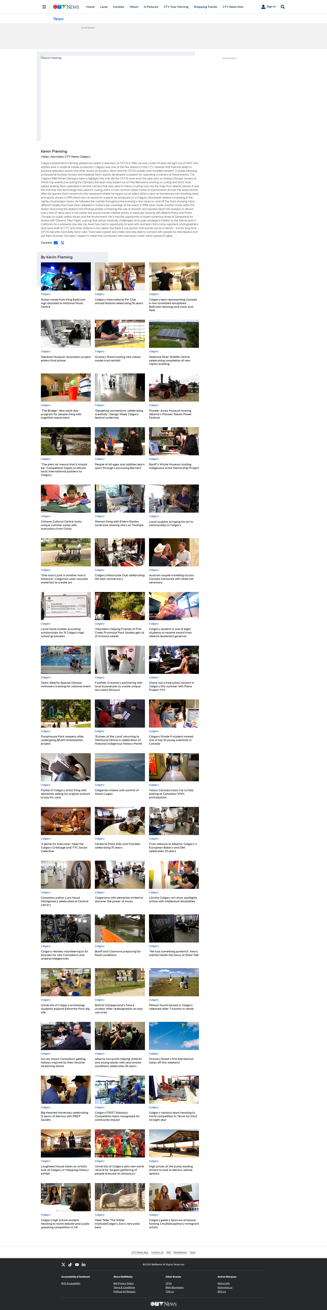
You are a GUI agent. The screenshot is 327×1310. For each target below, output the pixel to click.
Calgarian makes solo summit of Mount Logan (117, 792)
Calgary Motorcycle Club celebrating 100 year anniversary (120, 577)
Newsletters (180, 1252)
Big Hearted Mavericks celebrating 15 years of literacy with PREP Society (64, 1116)
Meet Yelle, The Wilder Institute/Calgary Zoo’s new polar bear (117, 1224)
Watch (134, 7)
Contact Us (157, 1252)
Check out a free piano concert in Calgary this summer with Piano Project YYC (171, 686)
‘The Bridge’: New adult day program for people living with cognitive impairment (61, 414)
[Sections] (44, 6)
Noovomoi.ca (225, 1287)
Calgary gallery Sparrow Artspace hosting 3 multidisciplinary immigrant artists (174, 1224)
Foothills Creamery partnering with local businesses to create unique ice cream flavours (118, 686)
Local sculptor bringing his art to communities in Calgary (171, 523)
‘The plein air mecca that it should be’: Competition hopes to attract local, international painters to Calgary (64, 470)
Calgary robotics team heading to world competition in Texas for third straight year (173, 1116)
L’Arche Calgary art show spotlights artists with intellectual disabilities (173, 899)
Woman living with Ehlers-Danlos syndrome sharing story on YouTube (119, 523)
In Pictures (151, 7)
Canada (118, 7)
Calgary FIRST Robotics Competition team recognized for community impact (117, 1116)
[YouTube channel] (77, 1264)
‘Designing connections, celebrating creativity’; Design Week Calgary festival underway (119, 414)
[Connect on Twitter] (62, 243)
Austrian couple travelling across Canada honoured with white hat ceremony (171, 579)
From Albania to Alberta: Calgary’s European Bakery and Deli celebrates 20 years (173, 847)
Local (103, 7)
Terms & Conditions (124, 1287)
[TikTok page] (70, 1264)
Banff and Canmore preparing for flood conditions (118, 953)
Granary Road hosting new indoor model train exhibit (118, 358)
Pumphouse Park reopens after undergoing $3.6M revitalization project (62, 740)
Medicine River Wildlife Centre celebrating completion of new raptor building (169, 360)
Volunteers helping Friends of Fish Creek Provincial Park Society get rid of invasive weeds (119, 632)
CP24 (169, 1283)
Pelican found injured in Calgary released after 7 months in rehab (171, 1007)
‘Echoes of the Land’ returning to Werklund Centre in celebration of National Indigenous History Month (118, 740)
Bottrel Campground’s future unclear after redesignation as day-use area (119, 1009)
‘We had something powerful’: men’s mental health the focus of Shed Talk (174, 953)
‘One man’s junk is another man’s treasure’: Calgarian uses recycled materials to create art (64, 579)
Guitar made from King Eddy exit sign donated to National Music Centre (63, 303)
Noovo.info (224, 1283)
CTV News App (139, 1252)
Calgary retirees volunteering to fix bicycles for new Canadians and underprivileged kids (64, 955)
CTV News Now (233, 7)
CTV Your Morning (176, 7)
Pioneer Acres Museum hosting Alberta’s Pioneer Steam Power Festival (170, 414)
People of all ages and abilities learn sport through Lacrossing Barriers (120, 466)
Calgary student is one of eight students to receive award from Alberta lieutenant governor (170, 632)
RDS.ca (222, 1291)
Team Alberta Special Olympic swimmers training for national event (66, 684)
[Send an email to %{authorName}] (56, 243)
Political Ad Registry (124, 1291)
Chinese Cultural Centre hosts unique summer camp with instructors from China (61, 525)
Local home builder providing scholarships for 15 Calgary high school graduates (62, 632)
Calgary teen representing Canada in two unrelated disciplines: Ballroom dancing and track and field (173, 305)
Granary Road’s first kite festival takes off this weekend (171, 1060)
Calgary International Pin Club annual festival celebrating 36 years (119, 301)
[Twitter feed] (63, 1264)
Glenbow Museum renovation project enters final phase (66, 358)
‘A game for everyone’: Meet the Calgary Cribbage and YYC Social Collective (64, 847)
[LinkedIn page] (84, 1264)
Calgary (45, 294)
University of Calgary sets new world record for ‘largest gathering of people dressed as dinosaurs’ (119, 1170)
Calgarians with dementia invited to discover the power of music (119, 899)
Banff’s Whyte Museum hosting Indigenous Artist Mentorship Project (174, 466)
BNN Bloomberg (175, 1287)
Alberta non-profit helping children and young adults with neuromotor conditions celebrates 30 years (118, 1062)
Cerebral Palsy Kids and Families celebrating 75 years (117, 845)
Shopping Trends (205, 7)
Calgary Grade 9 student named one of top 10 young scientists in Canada (171, 740)
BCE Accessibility (70, 1283)
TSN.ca (170, 1291)
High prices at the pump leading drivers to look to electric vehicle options (171, 1170)
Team (193, 1252)
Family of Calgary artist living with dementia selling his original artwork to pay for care (65, 794)
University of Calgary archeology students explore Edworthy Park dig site (65, 1009)
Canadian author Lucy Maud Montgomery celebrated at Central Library (64, 901)
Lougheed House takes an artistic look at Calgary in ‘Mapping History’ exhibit (65, 1170)
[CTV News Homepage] (66, 7)
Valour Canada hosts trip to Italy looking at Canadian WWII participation (171, 794)
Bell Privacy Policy (123, 1283)
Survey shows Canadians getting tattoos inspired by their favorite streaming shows (63, 1062)
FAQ (168, 1252)
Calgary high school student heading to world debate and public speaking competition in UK (65, 1224)
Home (90, 7)
